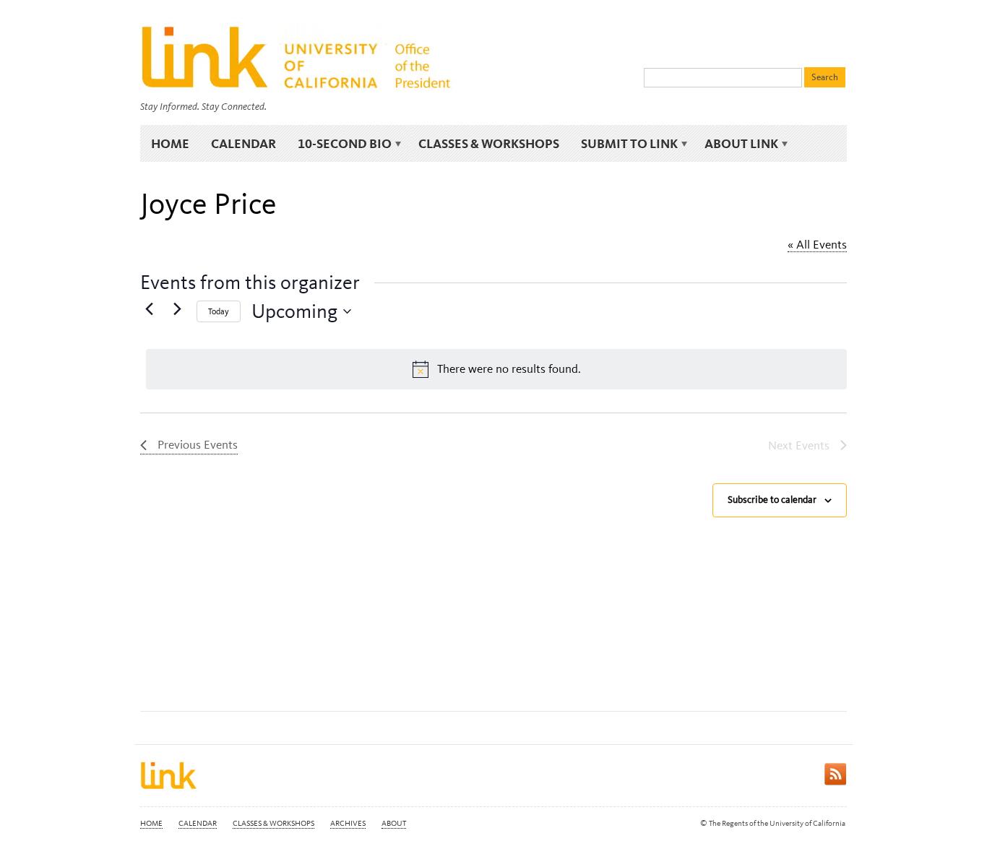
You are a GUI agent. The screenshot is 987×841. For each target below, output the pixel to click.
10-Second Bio (339, 143)
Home (170, 143)
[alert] (496, 369)
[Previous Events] (149, 308)
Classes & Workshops (488, 143)
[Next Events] (177, 308)
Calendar (243, 143)
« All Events (817, 244)
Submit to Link (624, 143)
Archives (348, 823)
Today (218, 311)
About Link (736, 143)
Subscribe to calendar (772, 499)
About (394, 823)
